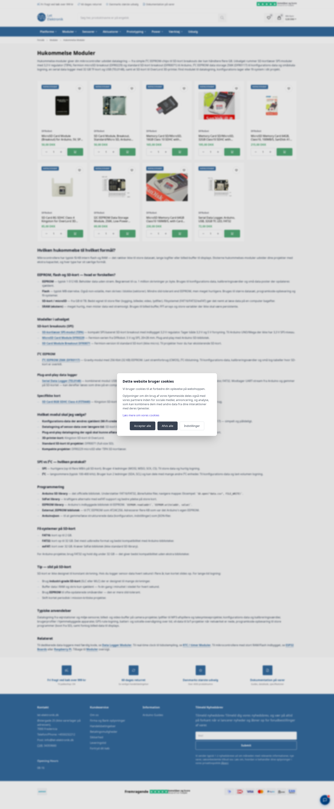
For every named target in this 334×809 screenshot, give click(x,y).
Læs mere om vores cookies (141, 415)
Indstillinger (192, 426)
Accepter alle (142, 426)
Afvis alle (167, 426)
